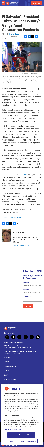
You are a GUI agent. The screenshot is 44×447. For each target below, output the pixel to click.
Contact (6, 362)
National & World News (12, 217)
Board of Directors (10, 379)
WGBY (6, 347)
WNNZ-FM (25, 347)
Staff (6, 375)
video (25, 174)
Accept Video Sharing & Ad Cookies (21, 435)
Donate (37, 3)
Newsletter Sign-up (10, 366)
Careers (6, 370)
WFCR (10, 347)
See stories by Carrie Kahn (23, 245)
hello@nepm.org (8, 353)
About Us (7, 357)
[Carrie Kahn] (6, 235)
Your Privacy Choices (28, 441)
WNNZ (15, 347)
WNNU (19, 347)
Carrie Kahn (14, 34)
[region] (22, 414)
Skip (11, 441)
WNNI (30, 347)
